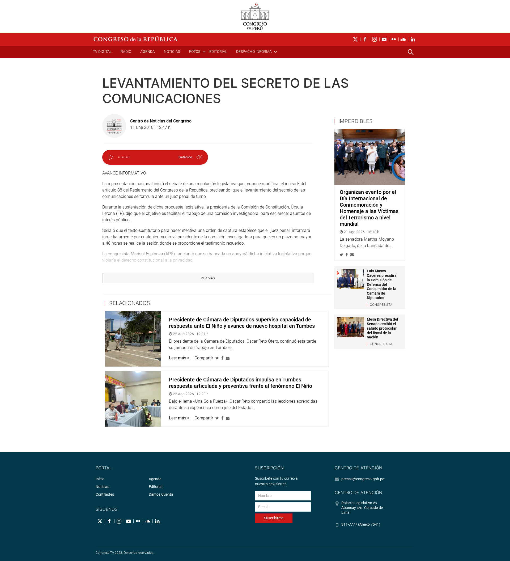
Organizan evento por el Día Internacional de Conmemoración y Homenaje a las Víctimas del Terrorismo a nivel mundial (369, 208)
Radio (126, 51)
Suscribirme (273, 518)
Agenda (147, 51)
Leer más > (179, 357)
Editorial (218, 51)
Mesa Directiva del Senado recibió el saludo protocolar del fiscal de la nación (382, 328)
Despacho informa (254, 51)
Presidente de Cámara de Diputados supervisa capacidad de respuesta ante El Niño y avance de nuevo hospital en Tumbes (242, 322)
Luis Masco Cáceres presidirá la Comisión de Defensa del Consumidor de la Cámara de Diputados (382, 284)
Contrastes (105, 494)
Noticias (172, 51)
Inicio (100, 479)
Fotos (194, 51)
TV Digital (102, 51)
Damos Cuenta (161, 494)
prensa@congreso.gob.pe (362, 479)
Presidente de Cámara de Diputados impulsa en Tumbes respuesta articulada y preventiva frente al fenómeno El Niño (240, 382)
